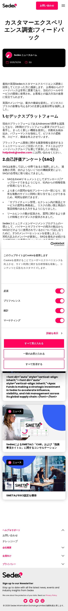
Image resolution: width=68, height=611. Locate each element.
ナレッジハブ (10, 541)
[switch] (59, 300)
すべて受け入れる (34, 343)
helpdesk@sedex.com (17, 152)
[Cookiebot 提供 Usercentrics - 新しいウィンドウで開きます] (50, 244)
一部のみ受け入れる (34, 353)
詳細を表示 (52, 333)
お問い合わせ (47, 5)
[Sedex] (10, 5)
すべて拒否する (34, 364)
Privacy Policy (51, 595)
